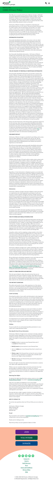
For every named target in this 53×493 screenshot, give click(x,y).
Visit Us (26, 461)
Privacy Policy (26, 469)
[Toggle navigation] (49, 3)
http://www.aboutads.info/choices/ (18, 267)
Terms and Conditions (26, 467)
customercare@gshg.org (34, 379)
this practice (15, 266)
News (26, 465)
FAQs (26, 472)
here (38, 128)
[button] (46, 3)
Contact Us (26, 459)
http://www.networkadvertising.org (29, 266)
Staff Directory (26, 463)
